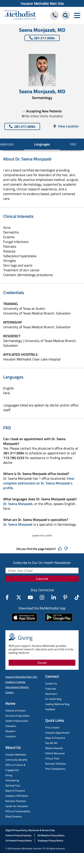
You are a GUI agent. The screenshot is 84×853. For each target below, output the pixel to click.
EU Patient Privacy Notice (19, 840)
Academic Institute (15, 682)
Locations (10, 736)
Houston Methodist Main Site (42, 3)
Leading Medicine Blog (57, 704)
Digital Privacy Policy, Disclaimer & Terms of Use (30, 830)
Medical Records (54, 748)
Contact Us (51, 683)
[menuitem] (42, 3)
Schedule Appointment (57, 733)
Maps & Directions (55, 738)
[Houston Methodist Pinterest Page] (65, 597)
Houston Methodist (15, 754)
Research (10, 731)
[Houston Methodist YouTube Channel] (30, 597)
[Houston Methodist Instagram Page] (42, 597)
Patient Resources (55, 753)
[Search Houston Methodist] (65, 15)
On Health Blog (53, 699)
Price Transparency (55, 769)
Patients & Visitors (15, 710)
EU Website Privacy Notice (51, 835)
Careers (9, 692)
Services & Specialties (17, 716)
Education (10, 726)
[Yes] (60, 548)
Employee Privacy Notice (50, 840)
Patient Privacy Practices (18, 835)
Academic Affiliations (16, 796)
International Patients (17, 687)
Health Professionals (16, 721)
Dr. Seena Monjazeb (18, 503)
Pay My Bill (51, 743)
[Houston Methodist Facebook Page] (7, 597)
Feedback (50, 709)
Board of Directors (15, 791)
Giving (8, 775)
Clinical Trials (52, 758)
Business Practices (15, 801)
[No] (66, 548)
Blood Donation (13, 816)
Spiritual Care (12, 785)
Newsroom (51, 694)
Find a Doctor (52, 727)
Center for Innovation (16, 806)
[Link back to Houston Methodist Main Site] (20, 15)
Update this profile (42, 535)
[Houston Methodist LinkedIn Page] (53, 597)
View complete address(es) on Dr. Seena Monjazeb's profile (38, 483)
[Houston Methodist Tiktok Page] (76, 597)
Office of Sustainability (17, 811)
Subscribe (42, 578)
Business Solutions (55, 763)
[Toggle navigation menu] (77, 15)
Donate (42, 662)
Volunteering (12, 780)
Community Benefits (16, 760)
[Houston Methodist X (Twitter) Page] (18, 597)
